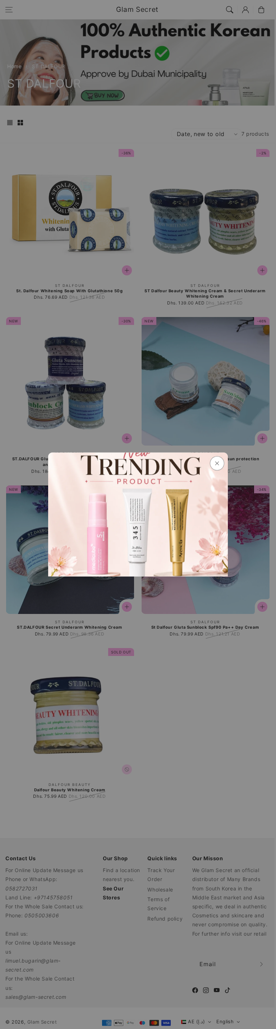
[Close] (217, 463)
